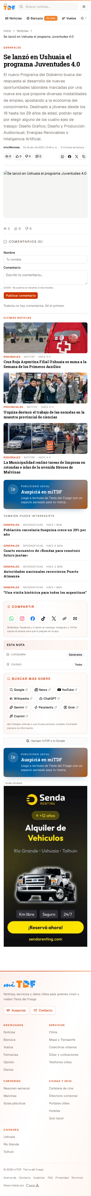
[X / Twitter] (76, 156)
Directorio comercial (63, 1096)
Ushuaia (9, 1137)
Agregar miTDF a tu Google (48, 741)
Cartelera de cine (61, 1088)
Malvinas (10, 1096)
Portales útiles (59, 1103)
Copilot (19, 716)
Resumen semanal (17, 1088)
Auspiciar (19, 1010)
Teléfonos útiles (60, 1062)
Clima (53, 1032)
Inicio (7, 31)
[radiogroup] (23, 156)
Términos (77, 1177)
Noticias (22, 31)
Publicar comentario (21, 296)
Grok (71, 707)
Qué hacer (56, 1118)
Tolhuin (9, 1152)
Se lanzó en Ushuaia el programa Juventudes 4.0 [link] (39, 37)
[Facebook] (69, 156)
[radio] (18, 156)
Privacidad (62, 1177)
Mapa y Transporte (62, 1040)
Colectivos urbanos (63, 1047)
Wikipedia (21, 699)
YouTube (68, 690)
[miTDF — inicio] (19, 984)
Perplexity (46, 707)
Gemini (19, 707)
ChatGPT (50, 699)
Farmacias (11, 1055)
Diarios (8, 1070)
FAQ (50, 1177)
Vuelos (8, 1047)
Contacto (45, 1010)
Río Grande (11, 1144)
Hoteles (54, 1111)
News (43, 690)
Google (19, 690)
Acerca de (10, 1177)
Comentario (12, 267)
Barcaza (9, 1040)
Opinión (9, 1062)
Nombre (9, 252)
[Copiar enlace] (83, 156)
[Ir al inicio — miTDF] (9, 6)
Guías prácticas (14, 1103)
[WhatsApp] (62, 156)
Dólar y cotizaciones (63, 1055)
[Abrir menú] (83, 6)
